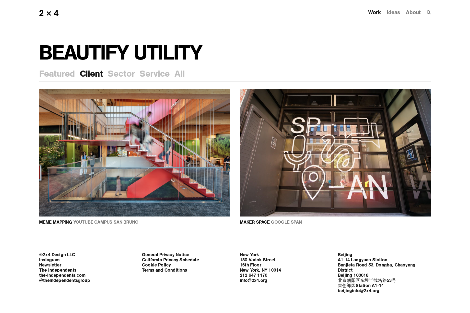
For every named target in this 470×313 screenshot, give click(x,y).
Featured (57, 73)
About (413, 12)
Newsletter (50, 265)
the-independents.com (62, 275)
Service (155, 73)
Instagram (49, 260)
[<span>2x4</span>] (49, 13)
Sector (121, 73)
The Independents (57, 270)
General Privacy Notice (165, 254)
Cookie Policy (156, 265)
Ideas (393, 12)
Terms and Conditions (164, 270)
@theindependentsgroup (64, 280)
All (180, 73)
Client (91, 73)
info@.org (253, 280)
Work (374, 12)
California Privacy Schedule (170, 260)
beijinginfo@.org (358, 290)
